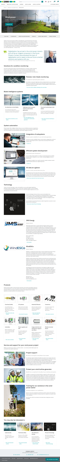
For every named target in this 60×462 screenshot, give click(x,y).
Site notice (13, 458)
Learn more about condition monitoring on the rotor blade (37, 87)
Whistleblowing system (34, 458)
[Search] (42, 2)
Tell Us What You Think (52, 459)
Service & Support (36, 4)
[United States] (45, 1)
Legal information (20, 458)
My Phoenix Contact (55, 4)
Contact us (9, 24)
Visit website (29, 242)
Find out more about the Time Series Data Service (35, 178)
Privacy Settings (4, 460)
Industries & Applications (12, 4)
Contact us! (29, 143)
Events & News (28, 4)
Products (3, 4)
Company (21, 4)
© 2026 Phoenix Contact (6, 458)
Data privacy (26, 458)
